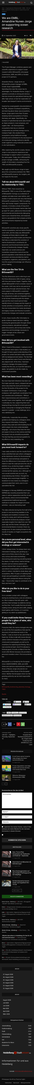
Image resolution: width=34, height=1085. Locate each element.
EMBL (23, 8)
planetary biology (24, 687)
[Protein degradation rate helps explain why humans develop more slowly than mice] (6, 768)
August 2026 (7, 1000)
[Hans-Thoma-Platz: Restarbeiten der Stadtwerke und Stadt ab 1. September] (6, 854)
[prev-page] (3, 784)
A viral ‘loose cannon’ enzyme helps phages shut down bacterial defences (21, 758)
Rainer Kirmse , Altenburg (9, 925)
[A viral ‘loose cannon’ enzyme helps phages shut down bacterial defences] (6, 759)
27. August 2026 (8, 974)
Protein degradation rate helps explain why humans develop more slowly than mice (21, 767)
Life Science (23, 712)
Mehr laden (16, 890)
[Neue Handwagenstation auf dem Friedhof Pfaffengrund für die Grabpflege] (6, 873)
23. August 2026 (8, 985)
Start (3, 8)
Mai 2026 (6, 1008)
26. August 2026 (8, 977)
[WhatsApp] (23, 724)
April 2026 (6, 1011)
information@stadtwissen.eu (23, 1071)
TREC (4, 689)
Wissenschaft (17, 715)
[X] (14, 724)
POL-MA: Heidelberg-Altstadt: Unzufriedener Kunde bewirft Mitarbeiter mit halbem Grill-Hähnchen (17, 952)
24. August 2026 (8, 983)
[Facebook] (10, 724)
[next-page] (6, 784)
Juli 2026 (6, 1003)
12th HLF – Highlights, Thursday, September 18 (8, 737)
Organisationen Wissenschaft (13, 8)
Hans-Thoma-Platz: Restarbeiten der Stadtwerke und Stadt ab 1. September (21, 853)
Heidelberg (15, 712)
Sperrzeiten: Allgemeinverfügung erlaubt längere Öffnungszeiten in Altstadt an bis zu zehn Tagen (16, 914)
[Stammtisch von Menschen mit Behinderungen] (6, 864)
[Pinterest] (18, 724)
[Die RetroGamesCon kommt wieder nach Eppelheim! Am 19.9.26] (6, 883)
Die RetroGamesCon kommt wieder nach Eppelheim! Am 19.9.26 (20, 882)
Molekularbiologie (7, 715)
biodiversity (14, 687)
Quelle (4, 694)
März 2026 (6, 1014)
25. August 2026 (8, 980)
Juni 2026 (6, 1005)
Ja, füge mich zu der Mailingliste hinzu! (15, 835)
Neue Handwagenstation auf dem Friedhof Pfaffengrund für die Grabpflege (21, 872)
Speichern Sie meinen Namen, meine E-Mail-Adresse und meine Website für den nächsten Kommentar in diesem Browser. (17, 829)
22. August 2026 (8, 988)
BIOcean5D (5, 687)
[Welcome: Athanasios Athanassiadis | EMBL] (6, 778)
